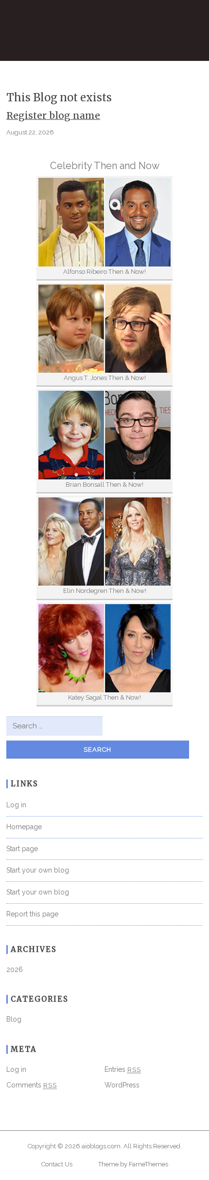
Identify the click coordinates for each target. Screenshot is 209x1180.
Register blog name (53, 115)
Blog (13, 1019)
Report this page (32, 914)
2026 (14, 969)
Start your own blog (37, 870)
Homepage (24, 827)
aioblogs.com (101, 1146)
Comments (31, 1085)
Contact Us (56, 1164)
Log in (16, 805)
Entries (122, 1069)
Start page (22, 849)
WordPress (121, 1085)
